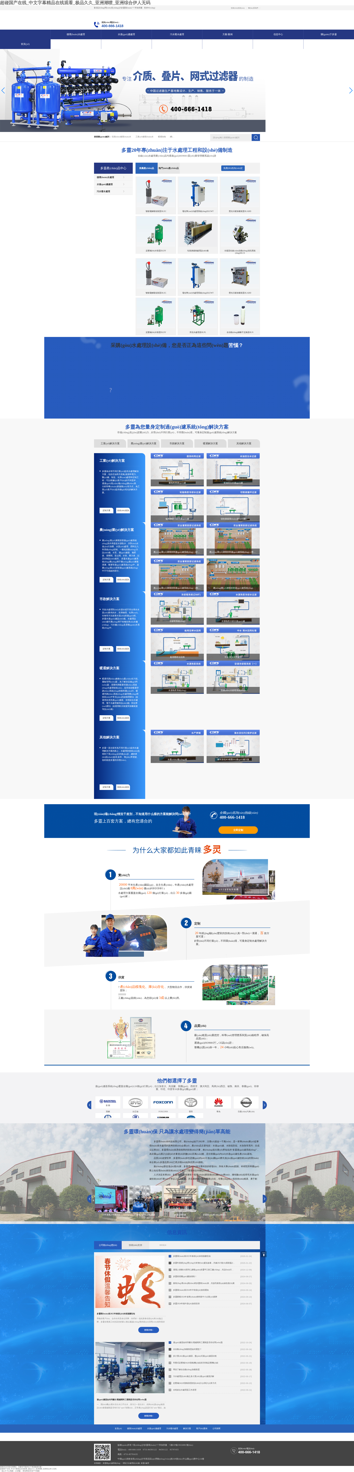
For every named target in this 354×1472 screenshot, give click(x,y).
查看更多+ (163, 1245)
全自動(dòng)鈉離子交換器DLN (240, 332)
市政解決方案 (177, 443)
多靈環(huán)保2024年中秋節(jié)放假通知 (191, 1290)
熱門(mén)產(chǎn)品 (169, 168)
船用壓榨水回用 (177, 657)
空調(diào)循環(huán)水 (121, 137)
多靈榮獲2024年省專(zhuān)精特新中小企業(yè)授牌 (195, 1297)
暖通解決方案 (210, 443)
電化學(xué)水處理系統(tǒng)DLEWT (198, 211)
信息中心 (278, 34)
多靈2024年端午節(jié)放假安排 (186, 1304)
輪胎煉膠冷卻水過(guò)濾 (177, 519)
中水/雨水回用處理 (233, 657)
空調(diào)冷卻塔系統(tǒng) (233, 690)
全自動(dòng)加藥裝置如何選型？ (187, 1349)
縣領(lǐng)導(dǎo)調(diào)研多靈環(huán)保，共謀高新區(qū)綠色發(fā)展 (204, 1283)
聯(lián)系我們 (253, 8)
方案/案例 (227, 34)
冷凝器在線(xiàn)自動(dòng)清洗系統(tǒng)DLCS (240, 252)
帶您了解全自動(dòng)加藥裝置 (186, 1370)
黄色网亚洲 (27, 1471)
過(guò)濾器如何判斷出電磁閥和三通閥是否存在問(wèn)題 (122, 1400)
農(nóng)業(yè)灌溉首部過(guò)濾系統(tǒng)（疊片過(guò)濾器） (234, 552)
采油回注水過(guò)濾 (233, 483)
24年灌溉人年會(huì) (111, 1215)
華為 (218, 1112)
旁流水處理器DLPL (198, 332)
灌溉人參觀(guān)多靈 (145, 1215)
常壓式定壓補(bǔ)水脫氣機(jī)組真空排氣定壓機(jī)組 (195, 1363)
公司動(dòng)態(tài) (108, 1245)
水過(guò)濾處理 (126, 34)
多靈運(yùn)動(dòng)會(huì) (214, 1215)
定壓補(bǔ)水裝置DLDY (156, 251)
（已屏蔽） (18, 1471)
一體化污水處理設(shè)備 (130, 1463)
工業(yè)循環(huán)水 (144, 137)
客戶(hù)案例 (201, 1428)
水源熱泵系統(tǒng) (177, 690)
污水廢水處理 (177, 34)
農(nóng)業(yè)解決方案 (143, 443)
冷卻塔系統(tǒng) (177, 621)
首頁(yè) (25, 44)
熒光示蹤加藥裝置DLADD (240, 211)
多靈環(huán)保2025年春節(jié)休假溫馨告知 (116, 1314)
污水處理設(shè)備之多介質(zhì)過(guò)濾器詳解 (193, 1376)
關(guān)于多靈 (329, 34)
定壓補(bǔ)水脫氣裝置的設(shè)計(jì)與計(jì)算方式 (194, 1383)
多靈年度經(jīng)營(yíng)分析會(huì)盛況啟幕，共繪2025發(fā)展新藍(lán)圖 (204, 1263)
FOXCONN (163, 1112)
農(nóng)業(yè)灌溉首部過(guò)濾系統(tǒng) (233, 588)
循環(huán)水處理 (76, 34)
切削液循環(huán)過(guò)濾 (233, 519)
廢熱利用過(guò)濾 (177, 483)
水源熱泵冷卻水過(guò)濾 (233, 621)
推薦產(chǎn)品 (146, 168)
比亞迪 (135, 1112)
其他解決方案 (243, 443)
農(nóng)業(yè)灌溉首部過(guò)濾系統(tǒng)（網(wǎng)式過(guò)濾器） (178, 588)
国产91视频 (35, 1471)
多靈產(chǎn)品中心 (113, 168)
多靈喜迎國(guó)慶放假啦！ (185, 1276)
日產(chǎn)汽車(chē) (246, 1112)
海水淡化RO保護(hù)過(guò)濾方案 (233, 759)
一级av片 (3, 1471)
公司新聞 (216, 1428)
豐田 (191, 1112)
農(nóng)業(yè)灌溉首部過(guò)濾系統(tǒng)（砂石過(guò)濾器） (178, 552)
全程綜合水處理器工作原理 (184, 1390)
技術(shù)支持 (135, 1245)
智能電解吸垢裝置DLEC (156, 211)
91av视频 (10, 1471)
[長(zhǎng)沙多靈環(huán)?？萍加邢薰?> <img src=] (25, 34)
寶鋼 (108, 1112)
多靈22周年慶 (180, 1215)
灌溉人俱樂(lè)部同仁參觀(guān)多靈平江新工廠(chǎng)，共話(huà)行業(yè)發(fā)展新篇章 (204, 1270)
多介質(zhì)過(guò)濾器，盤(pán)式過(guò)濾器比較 (195, 1356)
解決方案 (187, 1428)
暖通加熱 (162, 137)
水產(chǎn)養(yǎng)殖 (177, 759)
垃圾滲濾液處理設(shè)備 (198, 251)
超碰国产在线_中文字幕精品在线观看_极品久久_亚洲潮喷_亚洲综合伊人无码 (75, 2)
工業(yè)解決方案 (110, 443)
